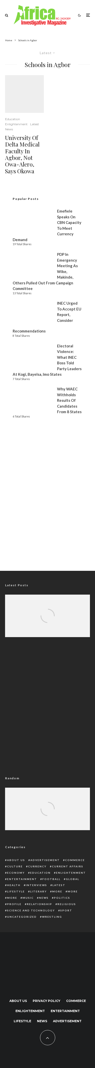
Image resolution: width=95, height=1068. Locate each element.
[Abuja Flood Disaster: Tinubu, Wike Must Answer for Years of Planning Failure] (47, 623)
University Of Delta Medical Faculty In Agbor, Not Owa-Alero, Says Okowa (22, 154)
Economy (16, 872)
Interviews (36, 885)
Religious (67, 904)
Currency (37, 866)
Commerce (75, 860)
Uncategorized (22, 916)
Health (14, 885)
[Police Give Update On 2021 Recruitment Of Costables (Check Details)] (47, 816)
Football (51, 879)
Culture (15, 866)
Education (12, 119)
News (9, 129)
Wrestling (52, 916)
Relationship (39, 904)
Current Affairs (67, 866)
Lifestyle (16, 891)
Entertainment (22, 879)
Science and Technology (31, 910)
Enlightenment (16, 124)
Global (72, 879)
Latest (34, 124)
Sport (66, 910)
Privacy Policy (46, 1001)
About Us (16, 860)
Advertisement (45, 860)
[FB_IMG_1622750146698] (24, 94)
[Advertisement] (47, 508)
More (57, 891)
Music (28, 897)
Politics (62, 897)
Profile (14, 904)
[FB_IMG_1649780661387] (47, 816)
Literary (38, 891)
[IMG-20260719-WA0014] (47, 623)
